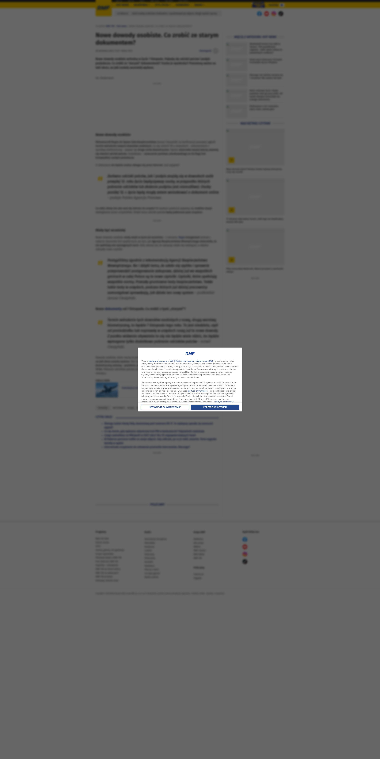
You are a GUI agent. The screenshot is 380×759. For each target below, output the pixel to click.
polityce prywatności (197, 391)
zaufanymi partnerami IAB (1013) (164, 361)
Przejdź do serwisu (215, 407)
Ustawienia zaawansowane (165, 407)
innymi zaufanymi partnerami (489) (197, 361)
